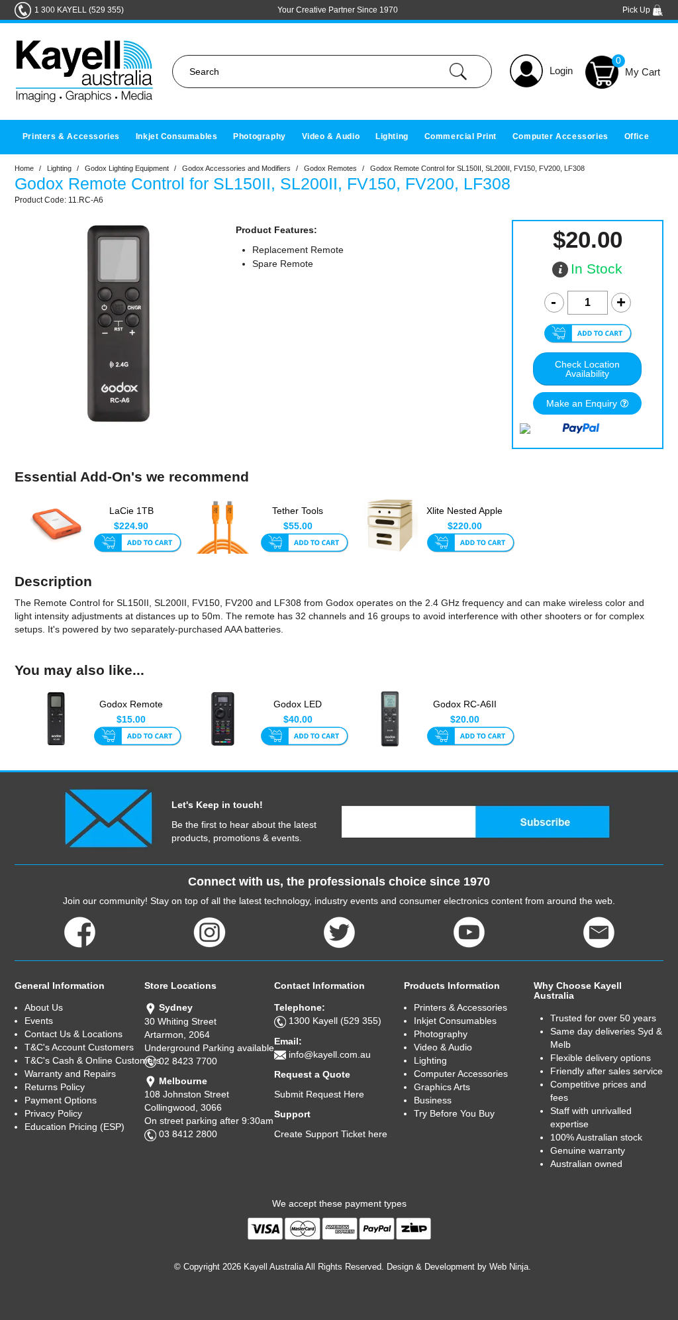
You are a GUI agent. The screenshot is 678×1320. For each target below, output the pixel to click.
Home (24, 168)
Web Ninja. (510, 1267)
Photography (259, 136)
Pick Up (637, 10)
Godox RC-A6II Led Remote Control (465, 711)
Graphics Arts (442, 1087)
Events (38, 1020)
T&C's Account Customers (79, 1047)
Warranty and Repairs (70, 1073)
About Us (43, 1007)
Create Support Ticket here (330, 1134)
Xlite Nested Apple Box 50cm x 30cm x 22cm (464, 518)
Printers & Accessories (71, 136)
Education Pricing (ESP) (74, 1126)
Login (561, 70)
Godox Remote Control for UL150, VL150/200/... (131, 711)
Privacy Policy (53, 1113)
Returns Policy (54, 1087)
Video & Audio (331, 136)
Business (433, 1100)
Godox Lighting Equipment (127, 168)
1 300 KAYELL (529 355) (79, 10)
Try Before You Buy (454, 1113)
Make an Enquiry (581, 403)
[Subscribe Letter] (108, 817)
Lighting (392, 136)
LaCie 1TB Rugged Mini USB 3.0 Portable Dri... (131, 518)
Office (637, 136)
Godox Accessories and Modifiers (236, 168)
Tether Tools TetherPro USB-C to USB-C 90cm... (298, 518)
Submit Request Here (319, 1094)
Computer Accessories (560, 136)
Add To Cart (137, 544)
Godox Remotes (330, 168)
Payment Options (60, 1100)
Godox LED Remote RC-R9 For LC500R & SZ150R (298, 711)
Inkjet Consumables (177, 136)
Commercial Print (460, 136)
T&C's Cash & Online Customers (84, 1060)
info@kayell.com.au (330, 1054)
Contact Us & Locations (73, 1034)
